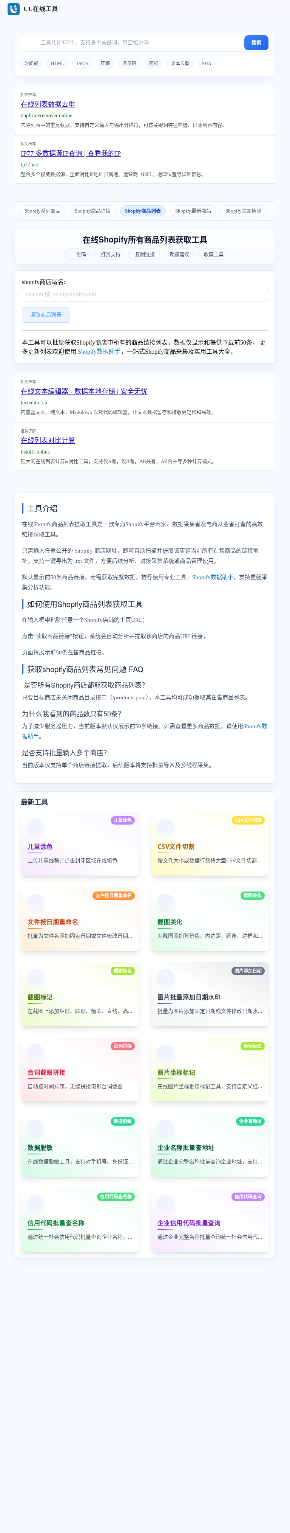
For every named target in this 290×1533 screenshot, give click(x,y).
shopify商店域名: (43, 282)
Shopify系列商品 (42, 211)
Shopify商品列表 (143, 211)
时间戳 (31, 63)
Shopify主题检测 (243, 211)
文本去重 (180, 63)
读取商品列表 (46, 315)
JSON (82, 63)
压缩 (105, 63)
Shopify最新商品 (193, 211)
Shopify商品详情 (93, 211)
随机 (153, 63)
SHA (206, 63)
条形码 (129, 63)
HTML (57, 63)
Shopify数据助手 (99, 351)
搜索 (256, 42)
